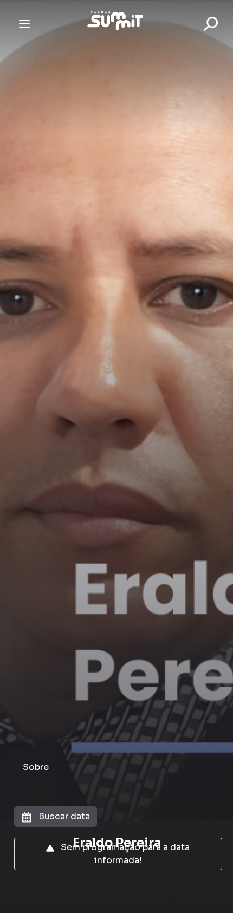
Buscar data (63, 816)
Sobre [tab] (36, 767)
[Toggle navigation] (24, 24)
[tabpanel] (116, 838)
